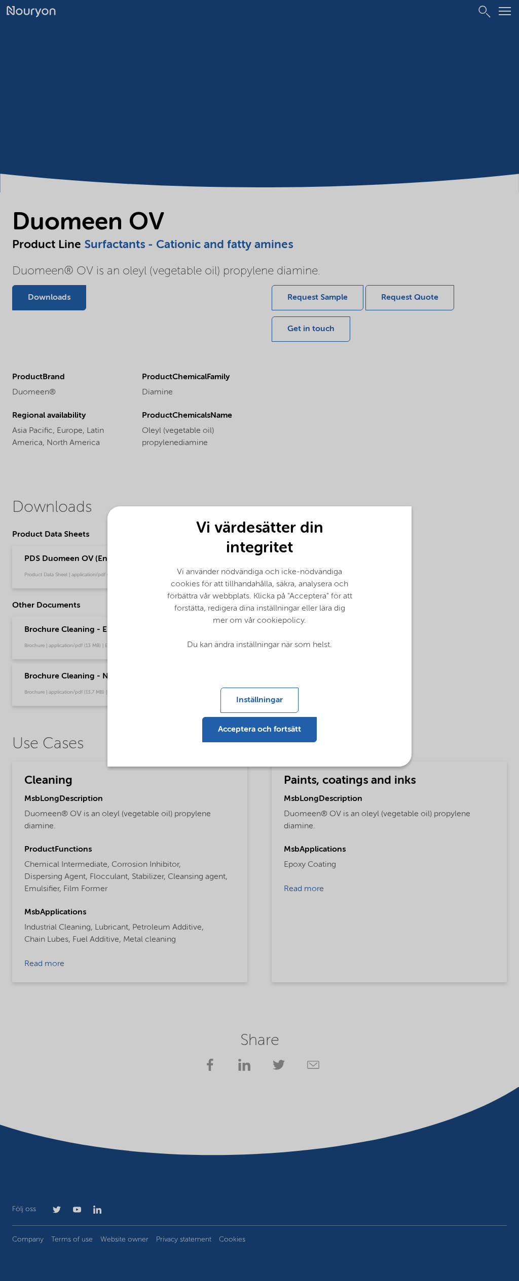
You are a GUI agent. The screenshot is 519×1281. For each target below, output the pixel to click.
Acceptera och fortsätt (259, 730)
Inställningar (259, 700)
